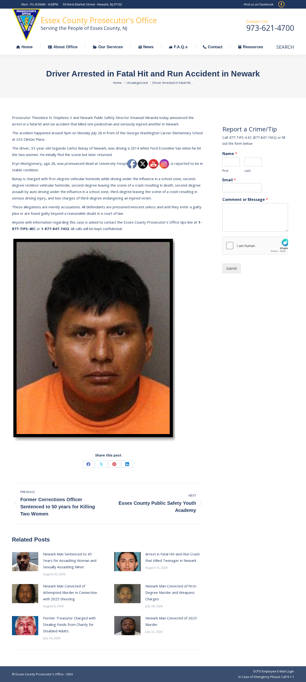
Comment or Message (245, 199)
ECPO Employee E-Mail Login (273, 671)
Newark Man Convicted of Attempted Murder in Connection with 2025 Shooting (70, 592)
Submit (231, 268)
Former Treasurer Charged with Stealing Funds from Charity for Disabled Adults (69, 624)
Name (229, 153)
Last (248, 171)
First (225, 171)
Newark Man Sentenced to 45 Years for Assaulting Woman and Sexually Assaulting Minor (69, 560)
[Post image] (25, 561)
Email (229, 180)
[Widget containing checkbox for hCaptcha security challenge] (255, 245)
